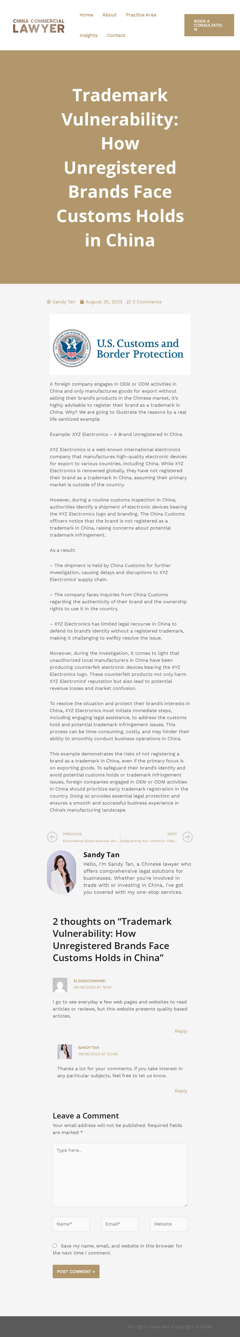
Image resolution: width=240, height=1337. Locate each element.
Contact (116, 35)
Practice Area (141, 15)
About (109, 15)
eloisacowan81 (89, 981)
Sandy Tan (88, 1047)
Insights (88, 35)
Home (86, 15)
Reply (181, 1031)
